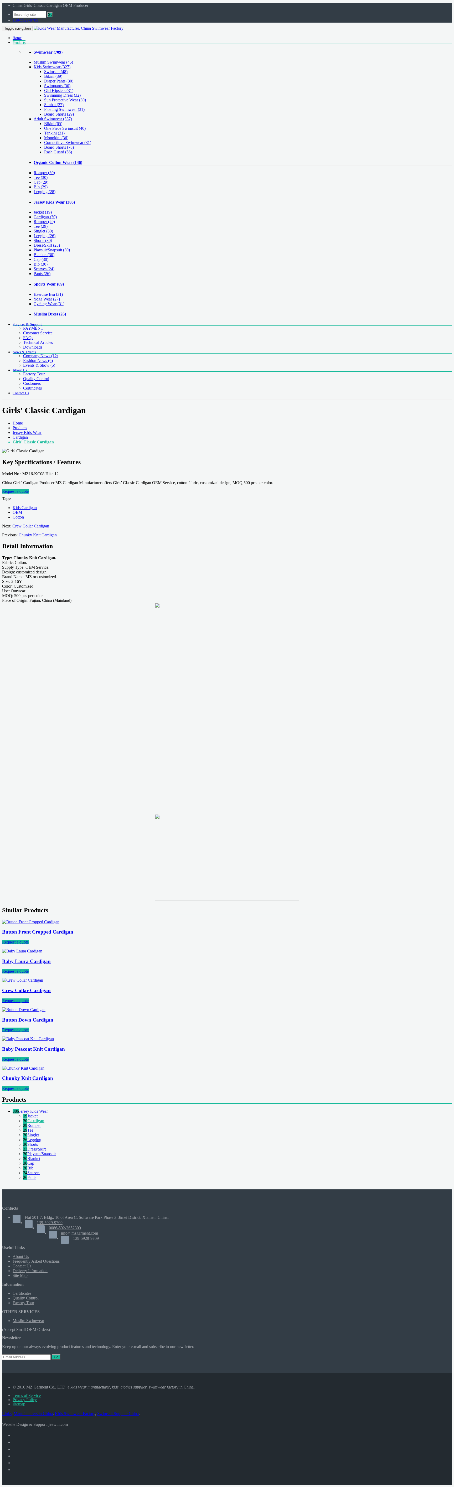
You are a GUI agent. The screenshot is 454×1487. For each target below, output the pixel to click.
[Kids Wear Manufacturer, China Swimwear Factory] (78, 28)
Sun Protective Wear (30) (65, 100)
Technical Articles (38, 342)
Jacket (43, 212)
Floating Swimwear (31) (64, 109)
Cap (41, 182)
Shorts (43, 240)
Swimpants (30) (57, 86)
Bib (41, 187)
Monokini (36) (56, 138)
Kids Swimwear (52, 67)
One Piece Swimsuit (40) (65, 128)
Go (50, 15)
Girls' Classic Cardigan (33, 442)
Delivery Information (30, 1270)
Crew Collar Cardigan (30, 526)
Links (7, 1413)
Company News (40, 356)
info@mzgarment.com (79, 1233)
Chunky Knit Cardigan (38, 535)
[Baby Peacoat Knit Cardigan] (28, 1039)
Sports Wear (49, 284)
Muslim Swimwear (53, 62)
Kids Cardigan (25, 507)
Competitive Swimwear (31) (67, 142)
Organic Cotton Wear (58, 162)
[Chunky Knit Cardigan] (23, 1068)
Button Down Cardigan (27, 1020)
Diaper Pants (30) (58, 81)
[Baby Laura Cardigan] (22, 951)
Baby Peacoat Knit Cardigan (33, 1049)
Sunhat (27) (54, 104)
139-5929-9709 (25, 20)
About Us (21, 1256)
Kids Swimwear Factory (75, 1413)
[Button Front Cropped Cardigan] (30, 922)
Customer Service (38, 333)
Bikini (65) (53, 123)
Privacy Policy (25, 1399)
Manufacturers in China (33, 1413)
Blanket (44, 254)
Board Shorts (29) (59, 114)
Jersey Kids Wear (54, 202)
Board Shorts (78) (59, 147)
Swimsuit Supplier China (118, 1413)
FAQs (28, 337)
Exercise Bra (48, 294)
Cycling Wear (49, 304)
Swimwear (48, 52)
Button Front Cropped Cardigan (37, 932)
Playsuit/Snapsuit (52, 250)
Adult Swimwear (53, 119)
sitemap (19, 1404)
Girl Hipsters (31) (58, 90)
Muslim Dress (50, 314)
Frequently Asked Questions (36, 1261)
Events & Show (39, 365)
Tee (41, 177)
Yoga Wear (47, 299)
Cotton (18, 517)
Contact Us (22, 1266)
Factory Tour (34, 374)
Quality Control (36, 378)
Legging (44, 191)
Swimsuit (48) (56, 71)
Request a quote (15, 491)
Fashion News (38, 360)
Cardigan (45, 217)
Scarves (44, 269)
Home (18, 423)
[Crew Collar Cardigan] (22, 980)
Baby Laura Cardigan (26, 961)
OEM (17, 512)
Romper (44, 172)
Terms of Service (27, 1395)
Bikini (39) (53, 76)
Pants (42, 273)
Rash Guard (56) (58, 152)
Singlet (43, 231)
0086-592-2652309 (65, 1228)
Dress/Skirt (47, 245)
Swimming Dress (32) (62, 95)
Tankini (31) (54, 133)
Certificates (32, 388)
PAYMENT (33, 328)
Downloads (32, 347)
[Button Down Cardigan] (23, 1009)
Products (20, 428)
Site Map (20, 1275)
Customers (32, 383)
